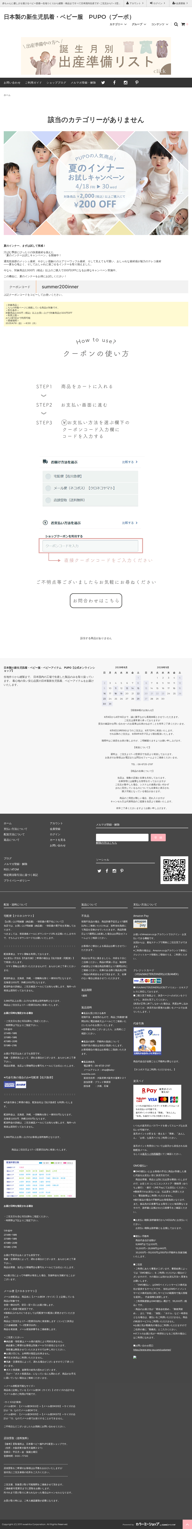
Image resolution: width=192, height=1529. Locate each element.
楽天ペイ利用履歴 (151, 1153)
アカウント (135, 3)
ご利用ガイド (33, 82)
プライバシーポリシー (17, 880)
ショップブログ (56, 82)
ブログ (8, 858)
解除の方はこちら (106, 842)
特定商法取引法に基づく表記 (21, 874)
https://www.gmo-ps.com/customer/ (152, 1349)
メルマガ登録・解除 (83, 82)
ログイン (158, 3)
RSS (6, 869)
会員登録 (181, 3)
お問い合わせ (12, 82)
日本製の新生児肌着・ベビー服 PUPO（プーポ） (69, 17)
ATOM (15, 869)
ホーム (7, 95)
